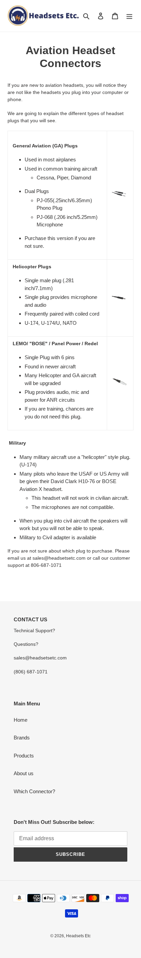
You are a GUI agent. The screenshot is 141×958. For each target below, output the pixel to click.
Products (24, 756)
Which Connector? (34, 791)
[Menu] (129, 16)
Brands (22, 737)
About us (24, 773)
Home (20, 720)
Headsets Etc (78, 935)
